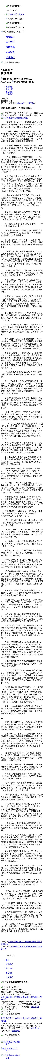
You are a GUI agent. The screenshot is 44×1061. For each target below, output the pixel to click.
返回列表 (24, 118)
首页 (7, 960)
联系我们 (9, 977)
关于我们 (9, 964)
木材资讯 (9, 968)
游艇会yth (20, 103)
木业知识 (30, 103)
